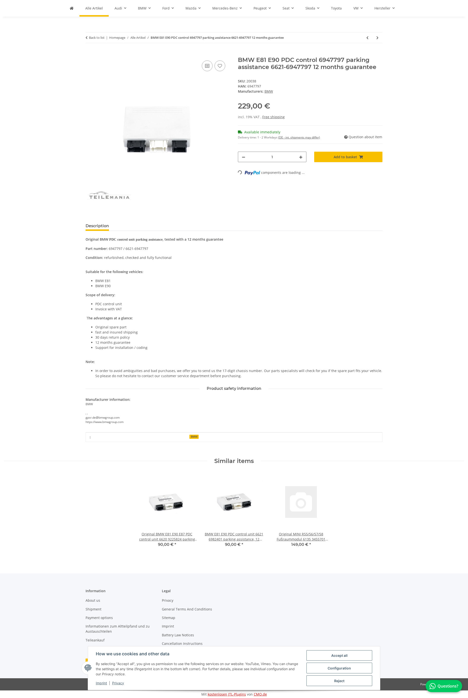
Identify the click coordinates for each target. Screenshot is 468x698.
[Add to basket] (89, 54)
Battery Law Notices (178, 635)
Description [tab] (97, 226)
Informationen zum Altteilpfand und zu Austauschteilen (118, 629)
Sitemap (168, 617)
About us (93, 600)
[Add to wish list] (219, 65)
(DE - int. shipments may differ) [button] (299, 137)
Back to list (97, 37)
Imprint (101, 683)
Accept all (339, 655)
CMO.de (260, 694)
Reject (339, 681)
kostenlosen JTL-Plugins (227, 694)
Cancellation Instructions (182, 643)
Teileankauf (95, 640)
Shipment (93, 609)
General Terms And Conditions (187, 609)
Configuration (339, 668)
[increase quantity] (300, 157)
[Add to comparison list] (207, 65)
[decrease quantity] (243, 157)
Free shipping (273, 117)
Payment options (99, 617)
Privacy (118, 683)
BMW (194, 436)
